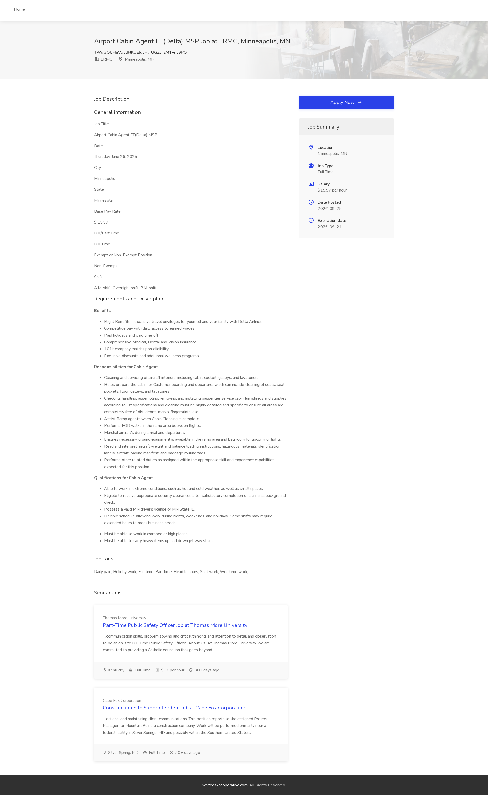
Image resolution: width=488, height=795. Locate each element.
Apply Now (343, 102)
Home (19, 9)
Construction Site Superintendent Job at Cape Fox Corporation (174, 707)
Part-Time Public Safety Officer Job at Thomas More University (175, 625)
